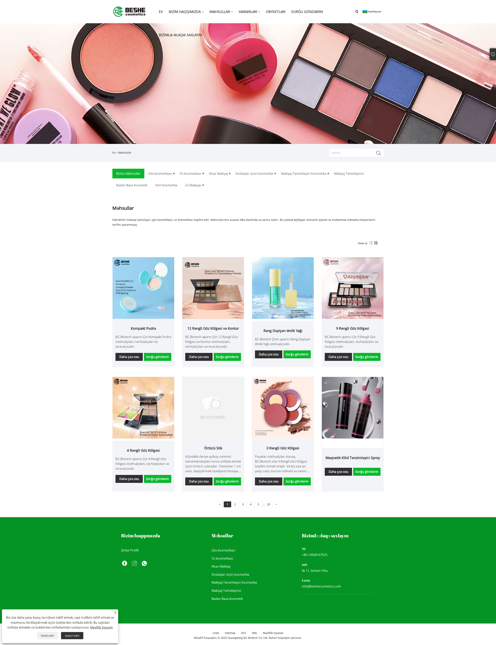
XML (254, 633)
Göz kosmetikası (223, 550)
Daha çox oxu (129, 357)
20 (268, 504)
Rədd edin (47, 635)
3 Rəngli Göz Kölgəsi (282, 448)
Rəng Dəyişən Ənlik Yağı (283, 330)
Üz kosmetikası (222, 558)
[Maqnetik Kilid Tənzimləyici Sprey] (352, 407)
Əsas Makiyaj (221, 566)
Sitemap (230, 633)
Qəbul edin (72, 635)
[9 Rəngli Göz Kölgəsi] (352, 288)
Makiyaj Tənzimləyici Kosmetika (234, 582)
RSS (243, 633)
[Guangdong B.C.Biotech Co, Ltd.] (129, 11)
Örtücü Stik (213, 448)
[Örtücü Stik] (213, 407)
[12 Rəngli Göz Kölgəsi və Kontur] (213, 288)
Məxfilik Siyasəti (273, 633)
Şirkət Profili (130, 550)
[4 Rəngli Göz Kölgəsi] (143, 407)
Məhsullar (125, 152)
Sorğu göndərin (157, 357)
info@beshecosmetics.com (321, 586)
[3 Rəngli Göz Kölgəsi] (283, 407)
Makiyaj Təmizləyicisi (226, 590)
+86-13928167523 (314, 555)
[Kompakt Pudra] (143, 288)
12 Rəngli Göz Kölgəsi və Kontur (213, 328)
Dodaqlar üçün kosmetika (230, 574)
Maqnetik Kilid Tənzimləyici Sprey (353, 457)
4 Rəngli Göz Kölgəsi (143, 450)
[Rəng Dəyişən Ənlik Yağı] (283, 288)
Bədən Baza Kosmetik (227, 599)
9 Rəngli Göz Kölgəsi (352, 328)
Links (216, 633)
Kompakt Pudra (143, 328)
